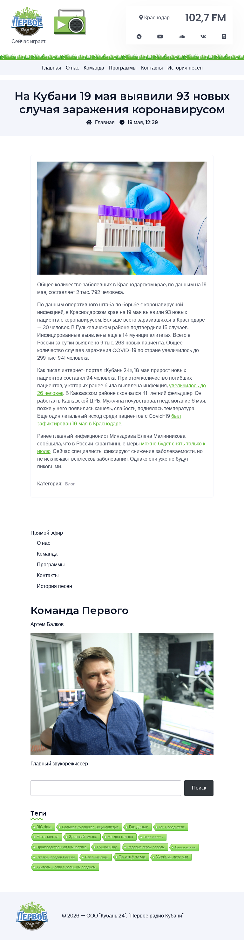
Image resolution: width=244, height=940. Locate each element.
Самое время (185, 847)
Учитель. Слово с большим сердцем (66, 867)
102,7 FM (205, 17)
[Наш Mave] (181, 36)
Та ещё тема (132, 856)
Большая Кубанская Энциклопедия (90, 827)
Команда (94, 67)
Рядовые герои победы (146, 847)
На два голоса (120, 837)
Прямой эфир (46, 533)
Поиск (199, 787)
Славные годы (96, 857)
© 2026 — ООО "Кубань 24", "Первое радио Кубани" (123, 915)
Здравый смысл (83, 837)
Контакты (152, 67)
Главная (51, 67)
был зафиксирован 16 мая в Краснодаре (109, 419)
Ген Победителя (172, 827)
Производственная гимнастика (61, 847)
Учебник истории (172, 857)
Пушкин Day (107, 847)
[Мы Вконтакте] (203, 36)
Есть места (47, 837)
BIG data (44, 827)
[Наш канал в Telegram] (139, 36)
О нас (72, 67)
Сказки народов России (56, 857)
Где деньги (138, 827)
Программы (123, 67)
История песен (185, 67)
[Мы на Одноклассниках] (224, 36)
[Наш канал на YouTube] (160, 36)
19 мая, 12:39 (143, 122)
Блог (70, 484)
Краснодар (156, 17)
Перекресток (153, 837)
